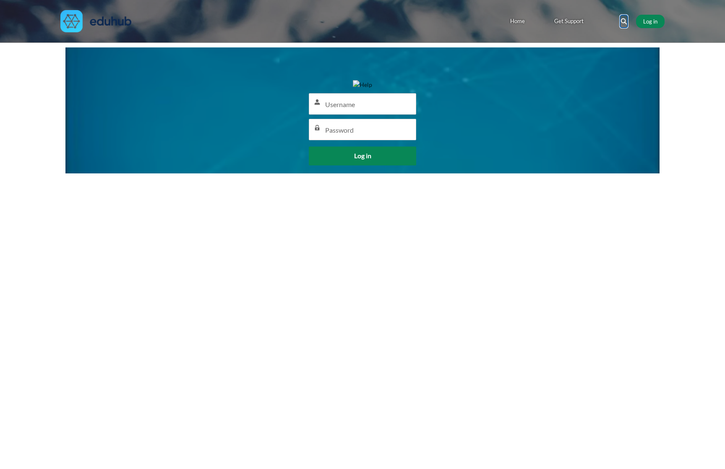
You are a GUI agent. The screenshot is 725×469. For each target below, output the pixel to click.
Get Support (569, 21)
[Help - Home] (95, 21)
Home (517, 21)
